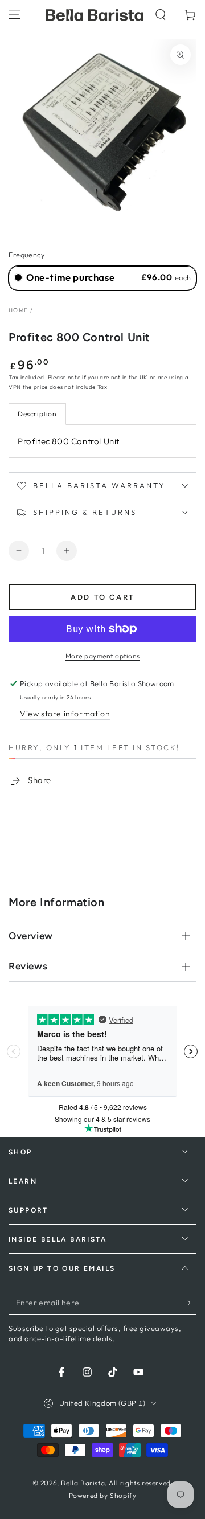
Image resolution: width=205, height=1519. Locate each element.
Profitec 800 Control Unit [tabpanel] (69, 441)
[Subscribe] (189, 1303)
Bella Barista (83, 1483)
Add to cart (102, 597)
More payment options (102, 656)
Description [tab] (37, 414)
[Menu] (15, 14)
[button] (160, 14)
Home (18, 310)
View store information (65, 714)
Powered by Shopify (103, 1495)
